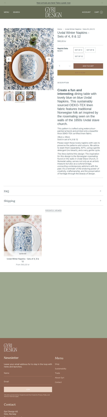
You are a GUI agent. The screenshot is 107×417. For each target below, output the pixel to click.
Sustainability (60, 368)
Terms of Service (9, 396)
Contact (58, 382)
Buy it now (80, 73)
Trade (57, 373)
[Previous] (5, 3)
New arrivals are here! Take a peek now (53, 3)
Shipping (9, 200)
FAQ (6, 191)
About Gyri (59, 377)
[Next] (102, 3)
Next (48, 59)
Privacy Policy (42, 395)
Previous (8, 59)
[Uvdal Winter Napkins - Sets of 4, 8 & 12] (23, 235)
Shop (57, 364)
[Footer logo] (10, 348)
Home (59, 29)
